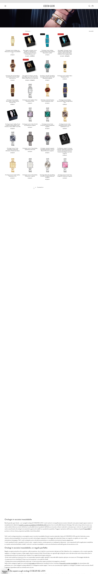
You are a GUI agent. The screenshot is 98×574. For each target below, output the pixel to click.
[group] (49, 1)
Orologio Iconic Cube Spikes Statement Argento (30, 175)
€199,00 (12, 54)
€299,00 (12, 152)
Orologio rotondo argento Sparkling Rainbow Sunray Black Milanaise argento (47, 149)
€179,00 (47, 54)
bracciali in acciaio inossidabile (68, 563)
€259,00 (30, 103)
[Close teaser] (8, 569)
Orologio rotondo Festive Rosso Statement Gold (47, 100)
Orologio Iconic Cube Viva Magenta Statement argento (64, 175)
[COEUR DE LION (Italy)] (49, 6)
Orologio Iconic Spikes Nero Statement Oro (64, 76)
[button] (89, 6)
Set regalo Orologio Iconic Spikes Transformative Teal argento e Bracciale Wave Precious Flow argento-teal (65, 52)
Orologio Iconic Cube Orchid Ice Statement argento (30, 124)
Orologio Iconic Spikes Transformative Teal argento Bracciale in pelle (47, 51)
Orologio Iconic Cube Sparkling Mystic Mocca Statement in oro (65, 125)
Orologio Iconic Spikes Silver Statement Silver (29, 100)
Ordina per (27, 31)
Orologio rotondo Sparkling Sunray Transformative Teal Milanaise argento (47, 77)
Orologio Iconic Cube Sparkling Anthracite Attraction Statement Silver (13, 149)
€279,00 (47, 103)
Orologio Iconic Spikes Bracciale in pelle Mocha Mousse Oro (12, 101)
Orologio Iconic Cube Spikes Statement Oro (12, 175)
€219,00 (12, 80)
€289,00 (65, 155)
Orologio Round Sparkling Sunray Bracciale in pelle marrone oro (12, 77)
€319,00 (65, 128)
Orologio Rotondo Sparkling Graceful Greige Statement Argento (47, 176)
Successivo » (40, 187)
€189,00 (12, 104)
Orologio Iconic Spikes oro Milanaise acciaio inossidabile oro (12, 51)
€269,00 (65, 78)
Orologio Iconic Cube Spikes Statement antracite (30, 149)
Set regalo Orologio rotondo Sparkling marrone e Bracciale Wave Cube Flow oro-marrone (30, 77)
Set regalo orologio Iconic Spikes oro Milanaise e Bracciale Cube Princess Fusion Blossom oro (30, 52)
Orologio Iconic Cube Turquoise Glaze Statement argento (47, 125)
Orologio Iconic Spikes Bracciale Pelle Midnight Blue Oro (64, 101)
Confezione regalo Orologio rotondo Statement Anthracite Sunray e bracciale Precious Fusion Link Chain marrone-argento (65, 151)
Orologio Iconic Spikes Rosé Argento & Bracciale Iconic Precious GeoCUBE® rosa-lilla (12, 125)
